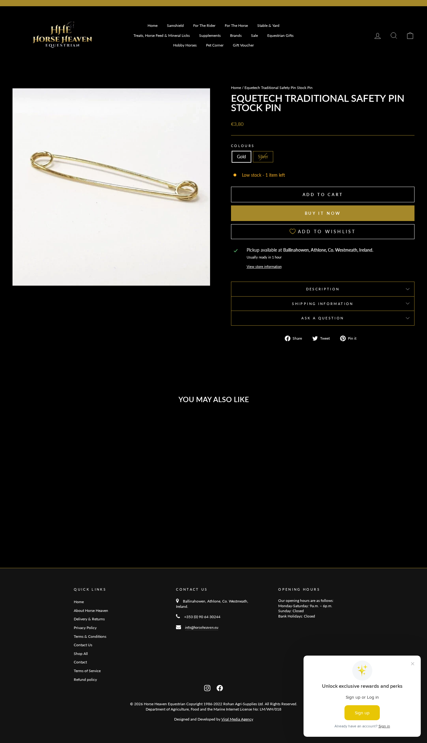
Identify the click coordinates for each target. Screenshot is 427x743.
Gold (241, 156)
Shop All (81, 653)
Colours (243, 146)
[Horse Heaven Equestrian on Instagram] (207, 687)
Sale (254, 35)
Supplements (210, 35)
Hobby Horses (185, 45)
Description (323, 289)
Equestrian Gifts (280, 35)
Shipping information (322, 304)
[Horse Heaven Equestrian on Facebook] (220, 687)
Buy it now (323, 213)
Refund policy (85, 679)
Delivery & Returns (89, 619)
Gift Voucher (243, 45)
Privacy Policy (85, 627)
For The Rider (204, 25)
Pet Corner (215, 45)
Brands (236, 35)
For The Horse (236, 25)
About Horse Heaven (91, 610)
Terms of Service (87, 670)
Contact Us (83, 644)
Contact (80, 662)
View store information (264, 266)
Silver (263, 156)
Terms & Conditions (90, 636)
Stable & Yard (268, 25)
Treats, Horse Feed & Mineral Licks (161, 35)
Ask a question (322, 318)
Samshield (175, 25)
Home (153, 25)
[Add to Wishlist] (101, 426)
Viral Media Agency (237, 719)
